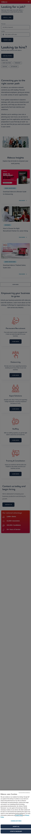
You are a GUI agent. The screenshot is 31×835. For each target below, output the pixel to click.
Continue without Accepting (24, 792)
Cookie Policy (19, 815)
